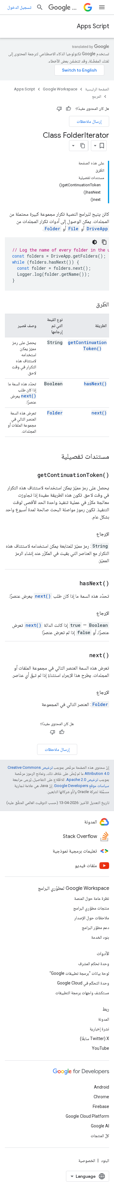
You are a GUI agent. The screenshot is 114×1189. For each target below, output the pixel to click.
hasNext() (95, 384)
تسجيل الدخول (19, 7)
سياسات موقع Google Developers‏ (81, 785)
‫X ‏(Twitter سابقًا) (94, 1038)
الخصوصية (86, 1160)
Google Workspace (60, 89)
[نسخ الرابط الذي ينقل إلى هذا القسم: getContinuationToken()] (30, 475)
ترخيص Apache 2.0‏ (82, 779)
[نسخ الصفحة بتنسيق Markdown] (82, 145)
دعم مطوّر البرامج (95, 927)
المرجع (96, 96)
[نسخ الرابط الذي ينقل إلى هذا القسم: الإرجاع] (90, 534)
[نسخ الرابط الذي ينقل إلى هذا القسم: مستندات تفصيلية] (55, 457)
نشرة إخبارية (99, 1028)
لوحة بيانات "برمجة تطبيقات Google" (79, 973)
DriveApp (97, 228)
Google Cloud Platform (87, 1116)
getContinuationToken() (87, 345)
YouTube (100, 1048)
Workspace (76, 7)
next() (28, 396)
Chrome (101, 1096)
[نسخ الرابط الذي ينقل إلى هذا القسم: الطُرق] (90, 305)
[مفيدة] (68, 108)
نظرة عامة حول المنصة (91, 898)
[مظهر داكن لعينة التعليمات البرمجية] (94, 242)
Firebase (101, 1106)
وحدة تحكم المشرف (93, 963)
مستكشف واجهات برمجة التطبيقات (82, 992)
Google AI (100, 1125)
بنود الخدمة (100, 937)
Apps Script (93, 26)
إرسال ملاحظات (89, 121)
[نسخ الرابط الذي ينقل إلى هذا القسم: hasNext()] (72, 583)
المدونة (103, 1019)
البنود (105, 1160)
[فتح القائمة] (102, 7)
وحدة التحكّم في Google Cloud (83, 983)
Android (101, 1087)
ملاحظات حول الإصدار (91, 917)
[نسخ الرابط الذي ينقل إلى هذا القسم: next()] (82, 655)
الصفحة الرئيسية (97, 89)
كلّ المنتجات (100, 1135)
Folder (52, 228)
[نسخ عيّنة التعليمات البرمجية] (104, 242)
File (73, 228)
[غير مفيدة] (59, 108)
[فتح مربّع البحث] (39, 7)
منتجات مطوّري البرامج (91, 908)
